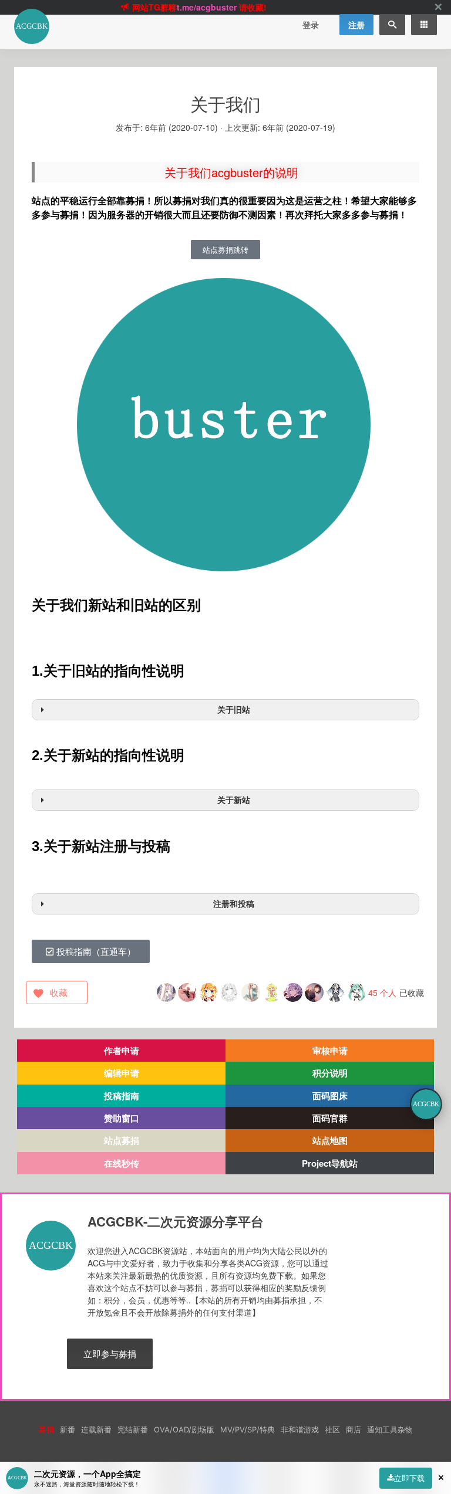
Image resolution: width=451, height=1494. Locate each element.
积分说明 (330, 1072)
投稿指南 (121, 1095)
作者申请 (121, 1050)
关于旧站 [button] (233, 709)
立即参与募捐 (109, 1353)
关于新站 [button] (233, 799)
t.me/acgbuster (207, 7)
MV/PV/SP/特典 (247, 1429)
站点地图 (330, 1140)
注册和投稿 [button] (233, 903)
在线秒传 (121, 1163)
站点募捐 (121, 1140)
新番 (67, 1429)
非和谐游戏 (300, 1429)
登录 (310, 25)
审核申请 (330, 1050)
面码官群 (330, 1118)
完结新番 (132, 1429)
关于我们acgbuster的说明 (231, 172)
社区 (332, 1429)
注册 (356, 25)
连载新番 (96, 1429)
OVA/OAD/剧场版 (184, 1429)
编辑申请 (121, 1072)
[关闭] (438, 7)
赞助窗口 (121, 1118)
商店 (353, 1429)
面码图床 (330, 1095)
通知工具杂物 (390, 1429)
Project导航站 (330, 1163)
